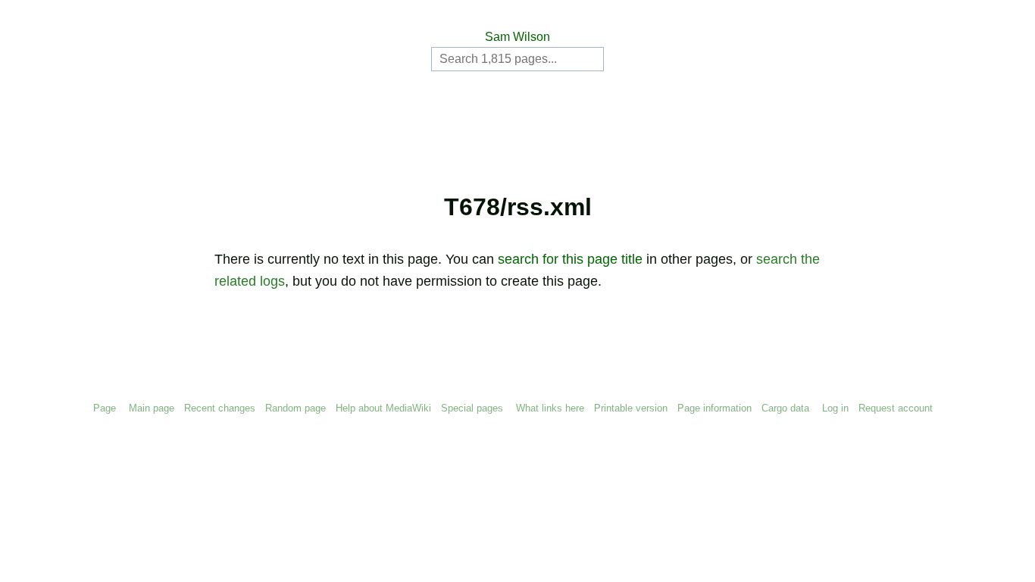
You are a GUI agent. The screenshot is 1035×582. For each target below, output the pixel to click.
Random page (295, 408)
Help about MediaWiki (383, 408)
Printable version (631, 408)
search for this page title (570, 259)
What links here (550, 408)
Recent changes (219, 408)
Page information (714, 408)
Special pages (472, 408)
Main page (151, 408)
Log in (835, 408)
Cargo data (785, 408)
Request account (895, 408)
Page (104, 408)
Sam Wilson (517, 36)
